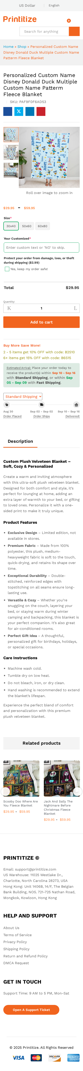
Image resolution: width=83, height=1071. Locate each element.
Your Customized (25, 238)
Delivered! (73, 416)
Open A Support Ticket (31, 1010)
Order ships (41, 416)
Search (74, 31)
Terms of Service (17, 935)
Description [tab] (20, 441)
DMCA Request (16, 963)
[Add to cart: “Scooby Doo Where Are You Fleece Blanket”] (16, 794)
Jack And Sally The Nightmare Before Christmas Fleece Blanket (58, 807)
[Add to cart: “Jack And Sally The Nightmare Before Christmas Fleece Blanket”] (57, 794)
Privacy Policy (15, 942)
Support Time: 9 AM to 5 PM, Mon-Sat (36, 993)
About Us (11, 928)
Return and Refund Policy (25, 956)
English (54, 5)
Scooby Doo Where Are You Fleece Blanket (20, 803)
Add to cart (41, 322)
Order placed (12, 416)
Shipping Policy (16, 949)
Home (8, 46)
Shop (21, 46)
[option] (11, 134)
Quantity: (9, 301)
